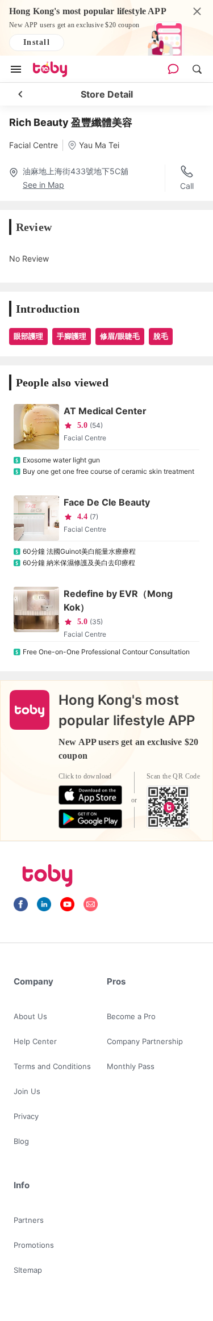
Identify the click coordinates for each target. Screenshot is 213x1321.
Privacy (26, 1116)
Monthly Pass (130, 1066)
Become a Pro (131, 1016)
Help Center (35, 1041)
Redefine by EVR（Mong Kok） (118, 600)
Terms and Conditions (52, 1066)
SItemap (28, 1269)
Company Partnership (145, 1041)
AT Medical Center (105, 411)
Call (187, 186)
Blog (21, 1141)
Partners (29, 1220)
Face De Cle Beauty (107, 502)
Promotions (34, 1245)
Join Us (27, 1091)
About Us (30, 1016)
